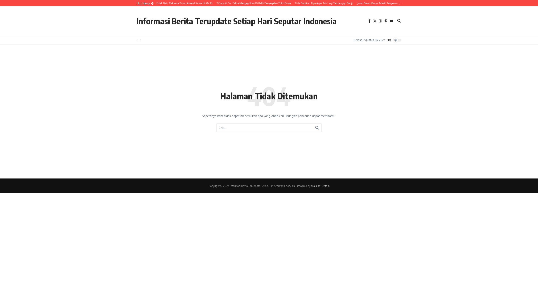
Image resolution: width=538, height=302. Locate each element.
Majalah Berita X (320, 185)
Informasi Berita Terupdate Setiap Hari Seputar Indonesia (237, 21)
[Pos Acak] (389, 40)
